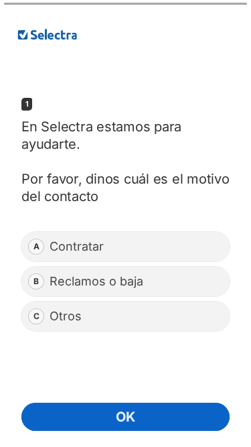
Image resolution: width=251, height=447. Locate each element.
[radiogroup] (125, 281)
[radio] (125, 246)
